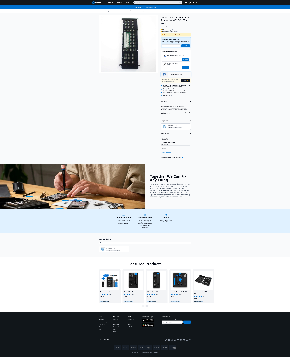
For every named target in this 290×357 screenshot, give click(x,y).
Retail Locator (116, 324)
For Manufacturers (118, 327)
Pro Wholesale (116, 322)
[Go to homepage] (97, 2)
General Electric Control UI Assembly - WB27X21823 (138, 11)
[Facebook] (169, 340)
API (100, 329)
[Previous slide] (143, 306)
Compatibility (164, 121)
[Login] (196, 2)
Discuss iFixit (102, 324)
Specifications (165, 134)
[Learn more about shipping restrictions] (172, 29)
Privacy (129, 322)
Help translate (102, 339)
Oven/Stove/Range (119, 11)
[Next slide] (146, 306)
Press (114, 329)
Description (164, 101)
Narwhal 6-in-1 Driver (172, 63)
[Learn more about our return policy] (171, 95)
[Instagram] (175, 340)
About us (101, 319)
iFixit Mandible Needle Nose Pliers (175, 55)
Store (100, 11)
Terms (129, 324)
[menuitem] (109, 2)
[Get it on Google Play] (148, 325)
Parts (104, 11)
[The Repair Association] (190, 340)
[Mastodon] (181, 340)
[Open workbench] (186, 2)
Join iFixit (185, 80)
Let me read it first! (168, 325)
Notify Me (185, 45)
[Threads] (187, 340)
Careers (101, 327)
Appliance (110, 11)
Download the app (147, 317)
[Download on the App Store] (148, 320)
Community (116, 319)
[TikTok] (166, 340)
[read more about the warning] (182, 157)
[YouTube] (178, 340)
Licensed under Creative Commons (149, 352)
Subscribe (187, 322)
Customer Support (103, 322)
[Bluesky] (184, 340)
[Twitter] (172, 340)
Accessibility (130, 319)
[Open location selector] (189, 2)
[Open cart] (193, 2)
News (114, 331)
